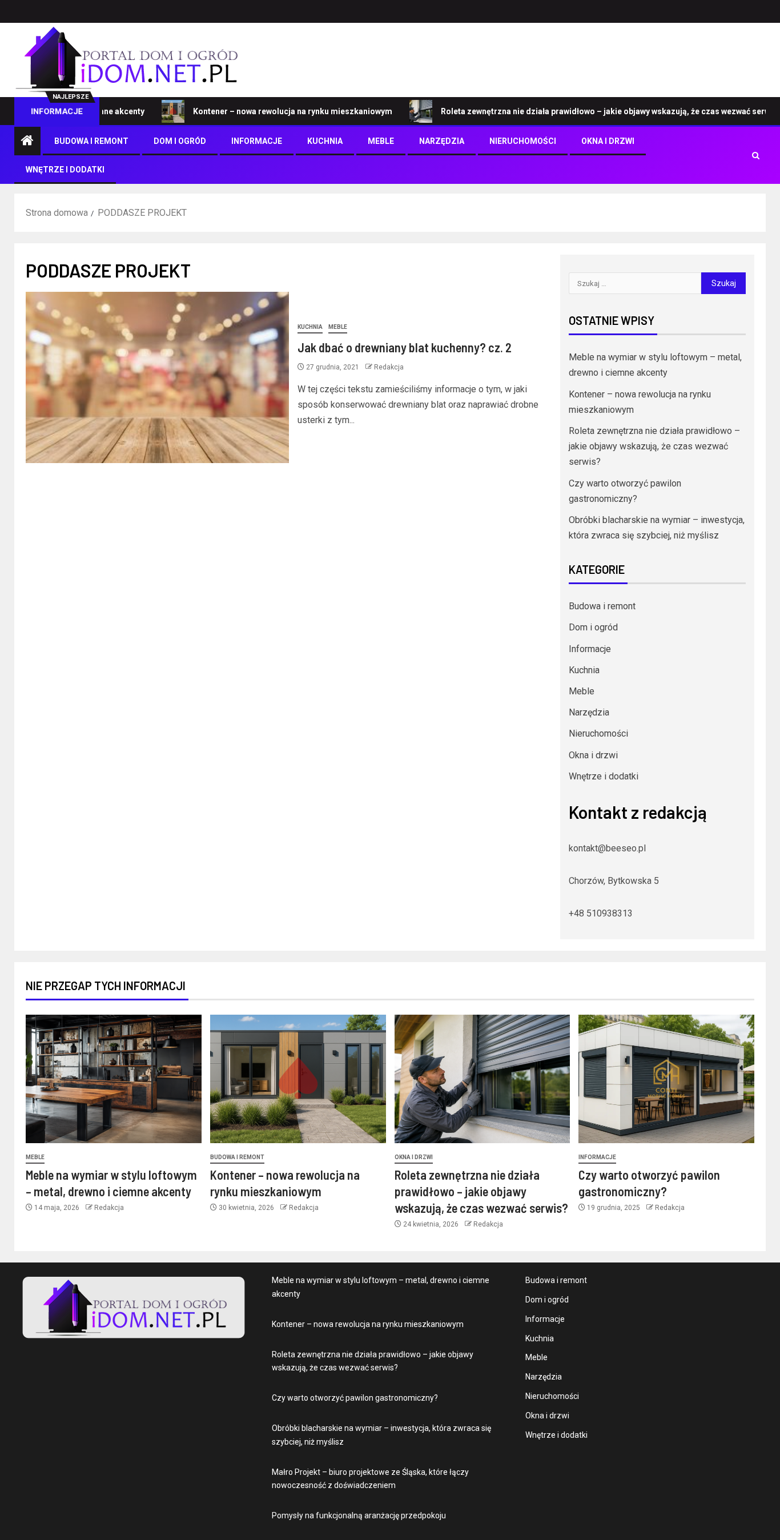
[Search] (756, 155)
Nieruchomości (522, 141)
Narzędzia (441, 141)
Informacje (256, 141)
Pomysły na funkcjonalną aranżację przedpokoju (359, 1515)
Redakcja (389, 367)
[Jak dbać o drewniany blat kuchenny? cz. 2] (157, 377)
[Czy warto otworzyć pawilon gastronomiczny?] (666, 1079)
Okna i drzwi (607, 141)
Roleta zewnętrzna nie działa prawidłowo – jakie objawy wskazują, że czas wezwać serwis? (572, 111)
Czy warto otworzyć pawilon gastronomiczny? (355, 1397)
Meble (381, 141)
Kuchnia (325, 141)
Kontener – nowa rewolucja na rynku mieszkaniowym (253, 111)
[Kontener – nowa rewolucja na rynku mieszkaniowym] (298, 1079)
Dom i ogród (180, 141)
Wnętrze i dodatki (65, 169)
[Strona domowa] (27, 142)
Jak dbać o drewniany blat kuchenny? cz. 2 (404, 347)
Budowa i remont (91, 141)
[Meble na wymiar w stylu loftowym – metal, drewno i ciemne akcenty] (114, 1079)
